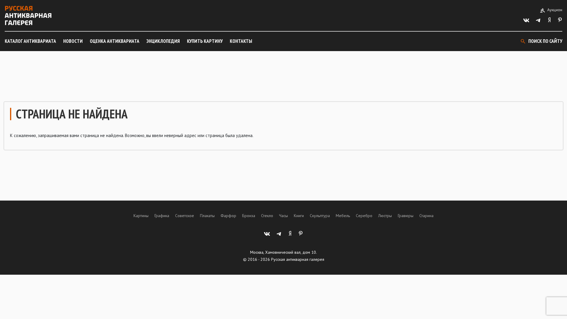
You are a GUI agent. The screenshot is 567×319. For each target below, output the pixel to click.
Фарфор (228, 215)
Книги (299, 215)
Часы (283, 215)
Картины (141, 215)
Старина (426, 215)
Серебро (364, 215)
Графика (161, 215)
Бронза (248, 215)
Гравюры (405, 215)
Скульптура (320, 215)
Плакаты (207, 215)
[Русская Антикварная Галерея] (28, 15)
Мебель (343, 215)
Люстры (385, 215)
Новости (73, 41)
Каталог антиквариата (30, 41)
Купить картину (205, 41)
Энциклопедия (163, 41)
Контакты (241, 41)
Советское (184, 215)
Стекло (267, 215)
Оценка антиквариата (114, 41)
